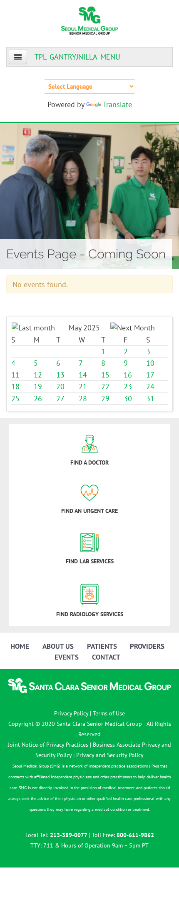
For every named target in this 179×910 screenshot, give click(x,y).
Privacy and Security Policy (110, 755)
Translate (117, 104)
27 (60, 398)
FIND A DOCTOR (89, 462)
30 (128, 398)
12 (38, 375)
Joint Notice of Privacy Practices (48, 744)
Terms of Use (109, 713)
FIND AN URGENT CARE (89, 511)
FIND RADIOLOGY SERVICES (89, 614)
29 (105, 398)
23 (128, 386)
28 (83, 398)
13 (60, 375)
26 (38, 398)
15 (105, 375)
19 (38, 386)
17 (150, 375)
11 (15, 375)
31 (150, 398)
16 (128, 375)
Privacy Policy (71, 713)
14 (83, 375)
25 (15, 398)
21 (83, 386)
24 (150, 386)
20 (60, 386)
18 (15, 386)
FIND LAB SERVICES (90, 561)
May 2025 (84, 327)
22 (105, 386)
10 (150, 363)
